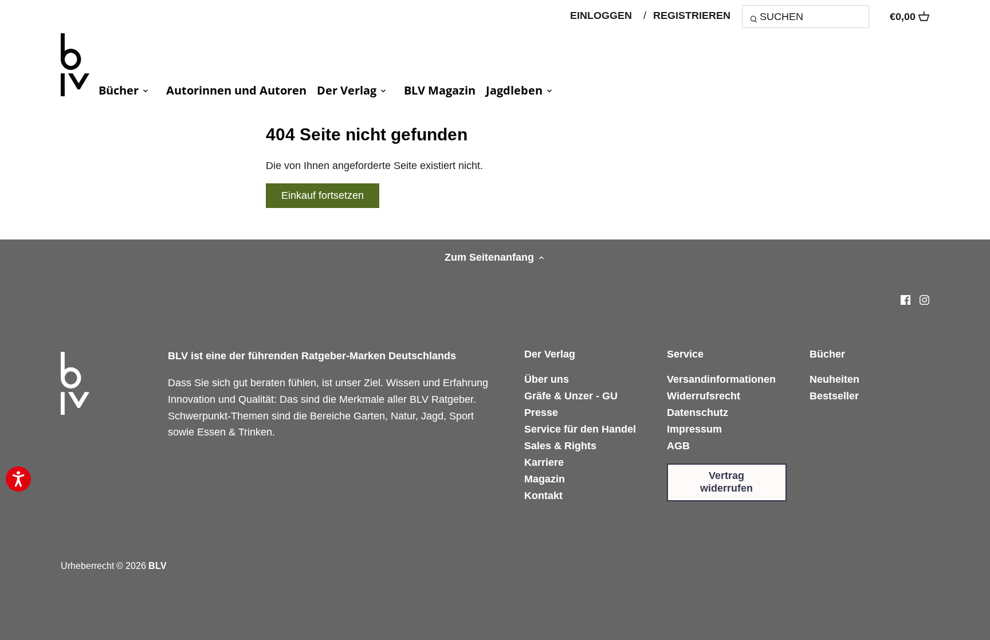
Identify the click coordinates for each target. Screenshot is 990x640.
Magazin (544, 479)
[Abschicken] (755, 21)
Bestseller (834, 396)
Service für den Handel (580, 429)
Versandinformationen (721, 379)
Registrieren (691, 15)
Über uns (546, 379)
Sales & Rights (560, 445)
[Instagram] (924, 299)
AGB (678, 445)
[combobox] (805, 16)
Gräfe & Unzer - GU (571, 396)
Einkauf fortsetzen (322, 195)
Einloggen (601, 15)
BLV (157, 565)
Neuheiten (834, 379)
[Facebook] (905, 299)
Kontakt (543, 495)
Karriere (544, 462)
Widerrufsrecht (703, 396)
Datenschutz (697, 412)
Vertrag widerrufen (726, 482)
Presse (541, 412)
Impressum (694, 429)
